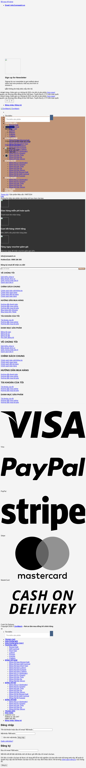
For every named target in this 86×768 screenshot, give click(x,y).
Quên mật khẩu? (7, 741)
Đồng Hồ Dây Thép (16, 155)
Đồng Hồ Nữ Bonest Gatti (18, 172)
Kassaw (12, 656)
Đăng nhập (21, 737)
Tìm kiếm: (8, 116)
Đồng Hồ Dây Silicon (17, 159)
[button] (15, 5)
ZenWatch (18, 626)
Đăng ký (81, 268)
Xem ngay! (51, 92)
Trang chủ (4, 194)
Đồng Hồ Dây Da (15, 157)
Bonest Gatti (13, 125)
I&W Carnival (14, 127)
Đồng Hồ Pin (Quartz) (17, 153)
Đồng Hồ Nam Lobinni (17, 146)
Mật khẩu (8, 733)
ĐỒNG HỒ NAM (11, 660)
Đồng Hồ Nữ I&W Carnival (19, 174)
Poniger (12, 654)
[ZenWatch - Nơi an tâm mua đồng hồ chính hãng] (10, 109)
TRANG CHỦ (10, 639)
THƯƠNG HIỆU (11, 123)
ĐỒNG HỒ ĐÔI (10, 178)
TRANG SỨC (10, 189)
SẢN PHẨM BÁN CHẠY (14, 643)
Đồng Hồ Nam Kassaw (17, 147)
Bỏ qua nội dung (7, 2)
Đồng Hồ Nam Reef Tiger (18, 144)
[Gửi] (51, 117)
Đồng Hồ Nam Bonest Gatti (19, 140)
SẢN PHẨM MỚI (11, 641)
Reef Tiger (13, 129)
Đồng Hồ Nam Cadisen (18, 149)
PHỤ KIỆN (9, 191)
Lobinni (12, 653)
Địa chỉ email (9, 750)
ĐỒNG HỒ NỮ (10, 161)
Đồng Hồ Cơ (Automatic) (18, 151)
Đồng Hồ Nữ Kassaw (17, 176)
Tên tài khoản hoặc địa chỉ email (17, 730)
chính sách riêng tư (69, 759)
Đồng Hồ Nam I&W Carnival (19, 142)
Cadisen (12, 658)
